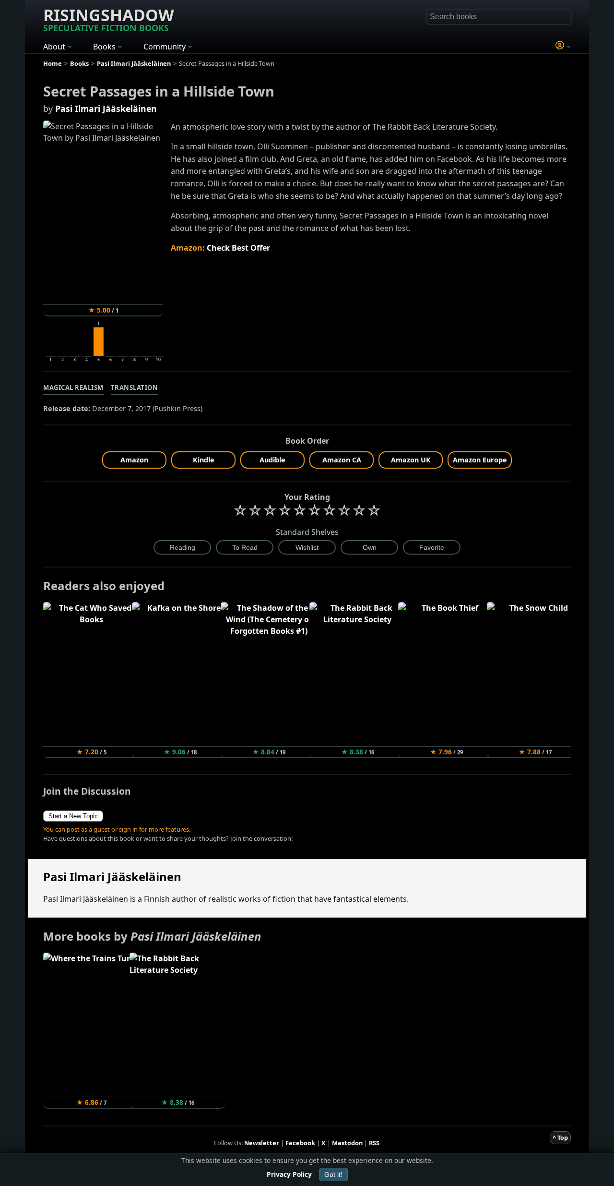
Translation (134, 387)
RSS (374, 1142)
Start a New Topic (73, 816)
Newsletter (261, 1142)
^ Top (560, 1137)
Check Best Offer (238, 247)
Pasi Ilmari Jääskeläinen (106, 108)
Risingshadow (108, 19)
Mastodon (347, 1142)
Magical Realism (73, 387)
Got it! (333, 1174)
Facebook (300, 1142)
